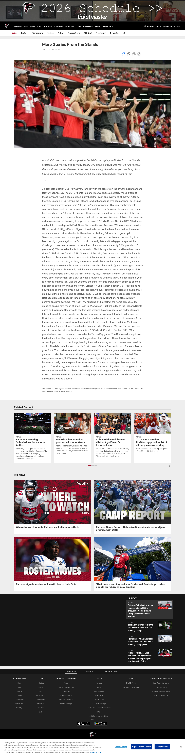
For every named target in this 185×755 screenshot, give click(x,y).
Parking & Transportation (66, 687)
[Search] (145, 26)
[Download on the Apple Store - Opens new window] (83, 724)
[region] (92, 747)
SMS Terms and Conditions (98, 716)
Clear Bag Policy (66, 695)
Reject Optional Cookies (141, 747)
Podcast (19, 695)
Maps (66, 683)
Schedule (41, 683)
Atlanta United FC (161, 687)
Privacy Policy (95, 752)
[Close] (181, 747)
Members (99, 683)
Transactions (40, 699)
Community (19, 704)
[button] (89, 466)
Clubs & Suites (99, 699)
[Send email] (134, 56)
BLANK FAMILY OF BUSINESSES (161, 679)
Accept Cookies (162, 747)
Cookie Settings (121, 747)
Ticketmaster (99, 695)
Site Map (19, 708)
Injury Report (40, 695)
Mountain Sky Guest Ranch (161, 691)
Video (19, 687)
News (19, 683)
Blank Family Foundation (161, 683)
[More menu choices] (116, 26)
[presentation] (170, 466)
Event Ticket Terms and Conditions (99, 708)
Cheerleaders (19, 699)
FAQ (98, 712)
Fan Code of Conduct (66, 699)
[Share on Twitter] (129, 56)
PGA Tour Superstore (161, 695)
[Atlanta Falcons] (92, 735)
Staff (40, 712)
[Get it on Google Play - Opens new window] (101, 725)
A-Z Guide (66, 691)
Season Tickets (99, 691)
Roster (41, 687)
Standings (40, 704)
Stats (40, 691)
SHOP (131, 679)
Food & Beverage (66, 704)
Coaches (41, 708)
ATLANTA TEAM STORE (131, 687)
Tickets (98, 687)
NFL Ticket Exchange (99, 704)
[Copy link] (139, 54)
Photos (19, 691)
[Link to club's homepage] (7, 26)
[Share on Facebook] (124, 56)
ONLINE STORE (131, 683)
